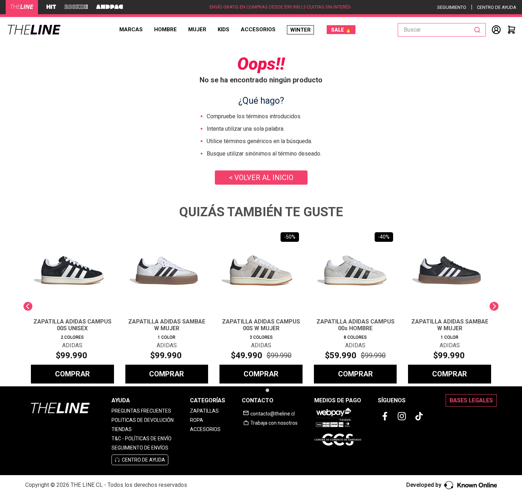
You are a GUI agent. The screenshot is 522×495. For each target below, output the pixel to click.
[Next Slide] (494, 306)
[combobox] (442, 30)
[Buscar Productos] (479, 29)
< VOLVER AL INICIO (261, 177)
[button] (258, 390)
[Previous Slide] (27, 306)
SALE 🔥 (341, 30)
